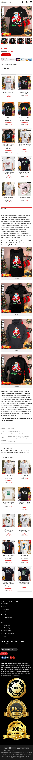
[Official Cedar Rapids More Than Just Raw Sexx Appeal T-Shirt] (8, 467)
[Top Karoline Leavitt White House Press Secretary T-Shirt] (8, 83)
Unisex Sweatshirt (14, 452)
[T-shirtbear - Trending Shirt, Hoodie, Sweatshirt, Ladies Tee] (6, 2)
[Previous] (3, 21)
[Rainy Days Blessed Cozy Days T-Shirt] (24, 189)
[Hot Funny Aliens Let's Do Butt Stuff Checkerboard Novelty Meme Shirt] (8, 494)
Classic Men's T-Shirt (8, 450)
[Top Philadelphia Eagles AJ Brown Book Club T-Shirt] (24, 574)
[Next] (29, 21)
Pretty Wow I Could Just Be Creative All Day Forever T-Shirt (8, 530)
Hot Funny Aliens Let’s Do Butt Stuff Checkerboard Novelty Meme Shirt (8, 504)
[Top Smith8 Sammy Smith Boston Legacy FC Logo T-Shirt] (24, 164)
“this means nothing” (20, 227)
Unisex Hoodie (7, 452)
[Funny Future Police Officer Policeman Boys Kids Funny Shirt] (24, 547)
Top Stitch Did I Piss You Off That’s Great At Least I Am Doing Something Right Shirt (8, 146)
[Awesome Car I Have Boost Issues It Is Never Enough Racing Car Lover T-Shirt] (8, 574)
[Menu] (31, 2)
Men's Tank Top (17, 450)
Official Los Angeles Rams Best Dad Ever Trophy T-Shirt (25, 146)
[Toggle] (2, 64)
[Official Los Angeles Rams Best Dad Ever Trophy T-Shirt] (24, 136)
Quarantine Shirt (24, 450)
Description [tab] (4, 208)
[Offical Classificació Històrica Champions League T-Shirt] (24, 83)
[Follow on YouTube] (13, 657)
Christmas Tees (9, 448)
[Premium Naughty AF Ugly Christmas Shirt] (8, 164)
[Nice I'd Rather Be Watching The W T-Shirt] (24, 467)
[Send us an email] (8, 657)
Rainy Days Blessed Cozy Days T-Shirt (24, 198)
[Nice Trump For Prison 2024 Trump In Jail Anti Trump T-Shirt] (24, 494)
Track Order (6, 609)
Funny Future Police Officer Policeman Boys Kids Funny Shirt (24, 557)
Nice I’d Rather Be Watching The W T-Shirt (24, 476)
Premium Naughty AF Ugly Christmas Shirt (8, 173)
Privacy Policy (6, 625)
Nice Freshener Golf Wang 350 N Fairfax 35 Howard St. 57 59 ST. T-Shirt (25, 119)
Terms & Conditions (8, 633)
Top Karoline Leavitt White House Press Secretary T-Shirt (8, 92)
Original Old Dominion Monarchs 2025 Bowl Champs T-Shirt (8, 199)
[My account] (22, 2)
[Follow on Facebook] (2, 657)
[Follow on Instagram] (5, 657)
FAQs (4, 612)
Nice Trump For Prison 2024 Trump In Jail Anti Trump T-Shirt (24, 504)
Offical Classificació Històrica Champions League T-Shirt (24, 92)
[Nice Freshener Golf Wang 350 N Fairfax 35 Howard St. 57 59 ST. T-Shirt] (24, 109)
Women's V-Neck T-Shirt (24, 452)
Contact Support (7, 617)
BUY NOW (6, 54)
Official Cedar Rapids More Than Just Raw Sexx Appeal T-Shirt (8, 477)
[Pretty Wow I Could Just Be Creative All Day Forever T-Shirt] (8, 520)
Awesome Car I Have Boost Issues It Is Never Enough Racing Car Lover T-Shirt (8, 584)
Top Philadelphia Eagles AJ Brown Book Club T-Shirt (24, 584)
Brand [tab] (2, 212)
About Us (5, 603)
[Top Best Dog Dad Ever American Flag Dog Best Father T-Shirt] (8, 547)
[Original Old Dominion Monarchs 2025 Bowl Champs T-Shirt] (8, 189)
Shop (4, 606)
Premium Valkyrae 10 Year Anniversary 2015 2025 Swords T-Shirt (25, 530)
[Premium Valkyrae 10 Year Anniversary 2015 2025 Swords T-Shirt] (24, 520)
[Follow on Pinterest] (11, 657)
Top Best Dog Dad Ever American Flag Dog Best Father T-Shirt (8, 557)
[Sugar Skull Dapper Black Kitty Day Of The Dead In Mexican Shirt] (8, 109)
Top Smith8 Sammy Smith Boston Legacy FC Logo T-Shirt (25, 174)
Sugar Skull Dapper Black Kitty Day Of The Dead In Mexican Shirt (8, 119)
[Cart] (27, 2)
